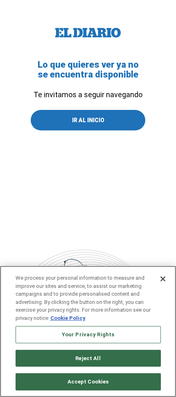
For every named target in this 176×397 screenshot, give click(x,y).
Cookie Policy (68, 318)
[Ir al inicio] (88, 33)
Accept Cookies (88, 382)
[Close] (163, 279)
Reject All (87, 358)
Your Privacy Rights (88, 334)
